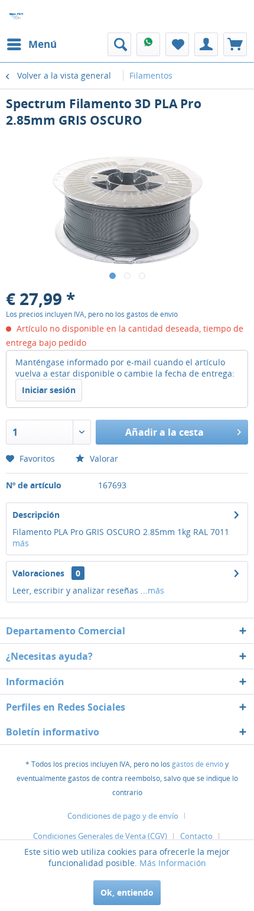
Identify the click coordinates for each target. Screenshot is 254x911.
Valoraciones (38, 573)
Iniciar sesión (49, 389)
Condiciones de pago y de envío (122, 816)
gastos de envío (197, 764)
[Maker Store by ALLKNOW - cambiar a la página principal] (16, 16)
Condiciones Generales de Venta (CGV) (100, 836)
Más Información (172, 862)
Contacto (196, 836)
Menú (42, 44)
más (20, 543)
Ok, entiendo (127, 892)
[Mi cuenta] (206, 44)
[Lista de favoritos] (177, 44)
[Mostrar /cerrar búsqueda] (119, 44)
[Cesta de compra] (235, 44)
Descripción (36, 514)
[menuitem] (31, 44)
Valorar (102, 458)
